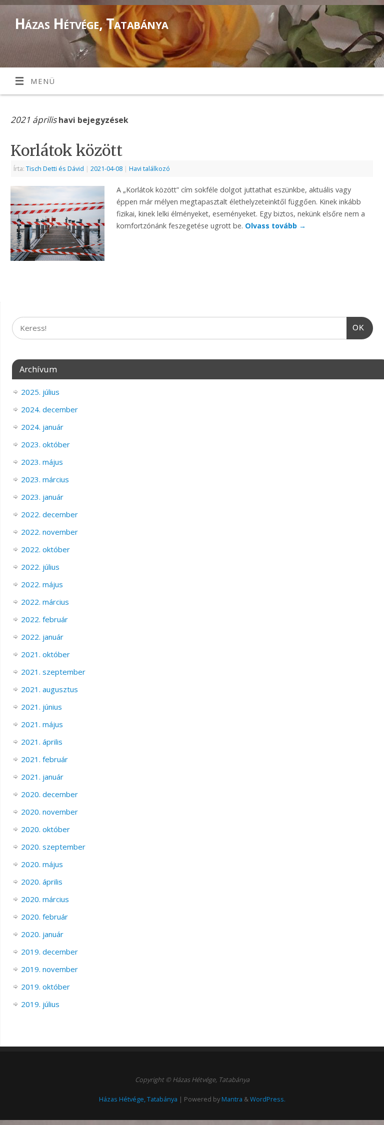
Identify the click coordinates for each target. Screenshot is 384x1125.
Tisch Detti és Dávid (55, 168)
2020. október (45, 829)
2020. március (45, 899)
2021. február (44, 759)
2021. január (42, 777)
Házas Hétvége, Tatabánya (91, 23)
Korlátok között (66, 150)
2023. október (45, 444)
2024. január (42, 427)
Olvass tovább (275, 225)
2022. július (40, 567)
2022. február (44, 619)
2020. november (49, 812)
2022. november (49, 532)
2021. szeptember (53, 672)
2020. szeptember (53, 847)
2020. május (42, 864)
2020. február (44, 917)
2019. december (49, 952)
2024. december (49, 409)
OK (355, 327)
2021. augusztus (49, 689)
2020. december (49, 794)
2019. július (40, 1004)
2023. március (45, 479)
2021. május (42, 724)
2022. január (42, 637)
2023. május (42, 462)
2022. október (45, 549)
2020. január (42, 934)
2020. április (41, 882)
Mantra (232, 1099)
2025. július (40, 392)
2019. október (45, 987)
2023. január (42, 497)
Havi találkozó (149, 168)
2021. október (45, 654)
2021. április (41, 742)
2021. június (41, 707)
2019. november (49, 969)
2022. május (42, 584)
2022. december (49, 514)
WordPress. (268, 1099)
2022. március (45, 602)
